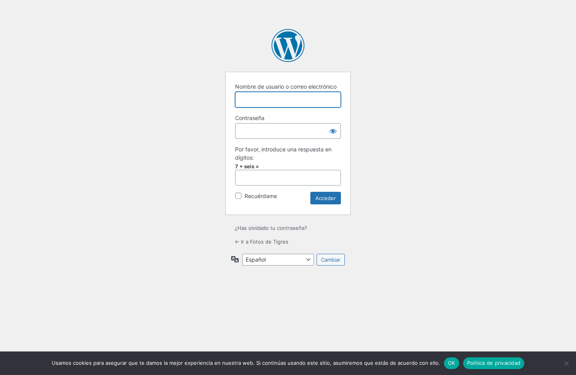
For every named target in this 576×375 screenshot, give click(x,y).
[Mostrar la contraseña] (333, 131)
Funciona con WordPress (288, 45)
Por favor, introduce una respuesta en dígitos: (283, 153)
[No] (566, 363)
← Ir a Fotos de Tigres (261, 241)
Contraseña (249, 118)
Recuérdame (261, 196)
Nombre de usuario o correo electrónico (286, 86)
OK (451, 363)
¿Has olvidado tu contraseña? (271, 228)
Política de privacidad (494, 363)
